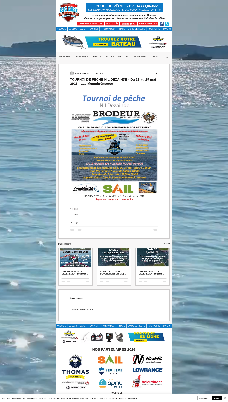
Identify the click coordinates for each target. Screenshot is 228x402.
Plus (152, 57)
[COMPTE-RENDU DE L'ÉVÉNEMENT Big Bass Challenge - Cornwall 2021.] (75, 257)
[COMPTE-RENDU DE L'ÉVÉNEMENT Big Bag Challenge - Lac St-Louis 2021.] (152, 257)
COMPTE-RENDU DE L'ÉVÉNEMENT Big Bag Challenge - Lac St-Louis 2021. (151, 272)
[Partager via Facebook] (71, 223)
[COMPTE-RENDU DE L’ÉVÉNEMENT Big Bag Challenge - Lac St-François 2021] (114, 257)
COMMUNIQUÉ (81, 57)
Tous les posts (64, 57)
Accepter (217, 398)
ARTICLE (97, 57)
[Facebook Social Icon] (162, 24)
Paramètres (203, 398)
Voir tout (167, 244)
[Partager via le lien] (77, 223)
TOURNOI (74, 215)
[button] (73, 29)
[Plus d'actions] (156, 73)
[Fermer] (225, 398)
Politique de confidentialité (127, 398)
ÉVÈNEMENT (140, 57)
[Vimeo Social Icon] (167, 24)
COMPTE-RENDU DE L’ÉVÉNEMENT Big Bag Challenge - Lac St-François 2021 (112, 272)
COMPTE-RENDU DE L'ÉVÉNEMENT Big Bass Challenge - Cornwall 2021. (75, 272)
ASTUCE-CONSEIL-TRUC (117, 57)
